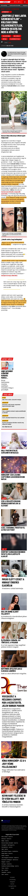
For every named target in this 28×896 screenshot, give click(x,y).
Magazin (12, 881)
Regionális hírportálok (12, 834)
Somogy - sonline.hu (7, 864)
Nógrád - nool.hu (6, 861)
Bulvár (12, 884)
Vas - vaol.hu (5, 870)
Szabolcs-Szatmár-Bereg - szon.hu (10, 866)
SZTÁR (8, 9)
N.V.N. (10, 42)
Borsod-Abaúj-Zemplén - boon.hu (10, 843)
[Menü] (24, 2)
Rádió (12, 888)
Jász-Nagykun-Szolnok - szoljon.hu (10, 857)
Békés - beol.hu (5, 840)
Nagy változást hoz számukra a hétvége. (13, 771)
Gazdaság (12, 879)
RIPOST (3, 9)
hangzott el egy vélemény (9, 275)
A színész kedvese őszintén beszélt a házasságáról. (12, 806)
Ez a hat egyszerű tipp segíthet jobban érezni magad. (13, 646)
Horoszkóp (4, 5)
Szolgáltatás (12, 886)
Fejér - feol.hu (5, 849)
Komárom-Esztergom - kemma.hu (10, 859)
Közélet (12, 877)
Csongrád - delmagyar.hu (8, 845)
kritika (4, 39)
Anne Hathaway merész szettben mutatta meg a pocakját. (7, 385)
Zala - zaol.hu (5, 874)
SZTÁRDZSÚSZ (15, 9)
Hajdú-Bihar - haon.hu (7, 853)
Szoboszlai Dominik (15, 5)
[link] (5, 368)
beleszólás (17, 36)
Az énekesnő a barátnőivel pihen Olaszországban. (14, 617)
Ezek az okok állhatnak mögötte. (14, 674)
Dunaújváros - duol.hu (7, 847)
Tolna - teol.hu (5, 868)
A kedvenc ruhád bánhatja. (12, 588)
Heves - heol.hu (5, 855)
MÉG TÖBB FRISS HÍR (7, 427)
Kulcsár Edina (6, 36)
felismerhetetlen (15, 39)
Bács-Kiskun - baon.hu (7, 836)
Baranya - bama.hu (6, 838)
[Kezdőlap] (5, 2)
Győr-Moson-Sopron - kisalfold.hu (10, 851)
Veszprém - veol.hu (6, 872)
